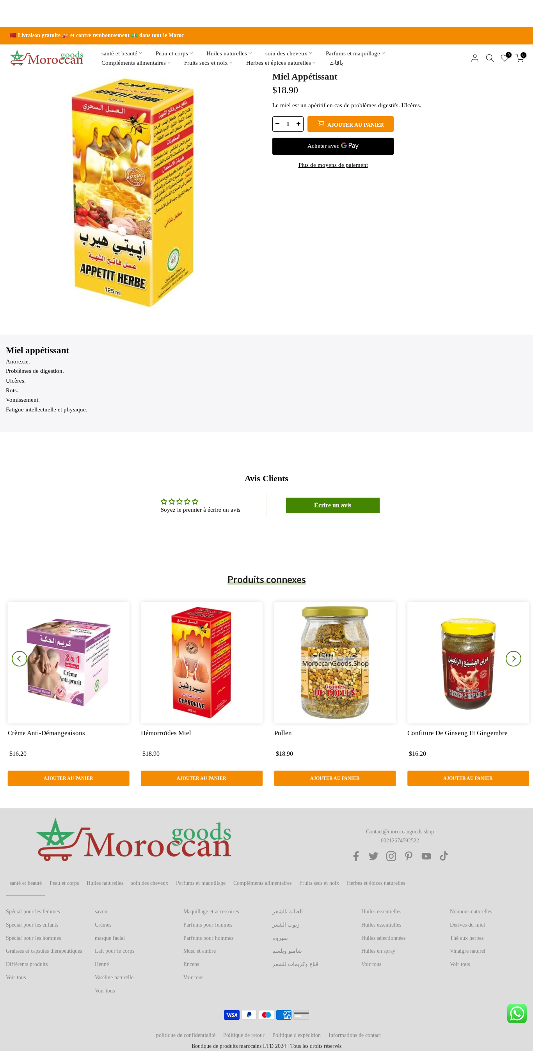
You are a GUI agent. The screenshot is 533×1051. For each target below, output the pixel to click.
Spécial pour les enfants (32, 925)
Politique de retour (244, 1035)
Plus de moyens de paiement (333, 165)
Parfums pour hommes (208, 938)
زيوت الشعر (286, 925)
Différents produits (27, 964)
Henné (102, 964)
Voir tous (16, 977)
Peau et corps (172, 53)
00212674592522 (400, 841)
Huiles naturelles (226, 53)
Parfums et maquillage (353, 53)
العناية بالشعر (287, 912)
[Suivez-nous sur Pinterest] (409, 856)
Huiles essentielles (381, 912)
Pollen (281, 733)
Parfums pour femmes (207, 925)
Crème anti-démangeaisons (44, 733)
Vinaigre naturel (467, 951)
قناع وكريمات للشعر (295, 964)
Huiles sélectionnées (383, 938)
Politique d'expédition (296, 1035)
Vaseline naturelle (114, 977)
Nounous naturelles (471, 912)
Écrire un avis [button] (332, 505)
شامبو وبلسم (287, 951)
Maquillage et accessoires (211, 912)
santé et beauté (119, 53)
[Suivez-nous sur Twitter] (373, 856)
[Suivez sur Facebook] (356, 856)
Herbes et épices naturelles (278, 63)
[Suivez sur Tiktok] (444, 856)
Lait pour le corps (114, 951)
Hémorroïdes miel (164, 733)
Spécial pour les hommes (33, 938)
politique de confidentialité (185, 1035)
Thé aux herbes (466, 938)
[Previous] (19, 658)
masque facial (110, 938)
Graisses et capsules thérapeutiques (44, 951)
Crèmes (103, 925)
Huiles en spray (378, 951)
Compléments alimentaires (133, 63)
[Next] (513, 658)
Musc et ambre (199, 951)
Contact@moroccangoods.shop (400, 832)
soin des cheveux (286, 53)
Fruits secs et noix (206, 63)
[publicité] (266, 35)
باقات (336, 63)
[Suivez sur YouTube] (426, 856)
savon (101, 912)
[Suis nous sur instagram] (391, 856)
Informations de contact (355, 1035)
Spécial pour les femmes (33, 912)
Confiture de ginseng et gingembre (456, 733)
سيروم (280, 938)
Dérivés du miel (467, 925)
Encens (191, 964)
